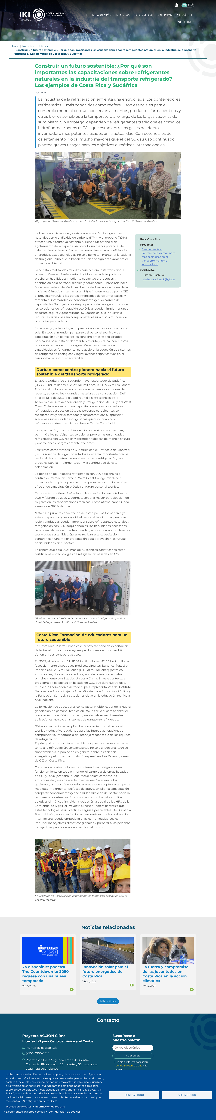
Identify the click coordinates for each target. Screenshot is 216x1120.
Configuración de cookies (64, 1111)
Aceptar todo (187, 1095)
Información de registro (50, 1106)
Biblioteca (143, 15)
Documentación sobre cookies (25, 1111)
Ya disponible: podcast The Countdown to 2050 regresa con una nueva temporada (45, 974)
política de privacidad (129, 1065)
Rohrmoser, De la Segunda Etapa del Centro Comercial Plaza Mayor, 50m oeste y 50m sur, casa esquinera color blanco (62, 1064)
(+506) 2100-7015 (37, 1053)
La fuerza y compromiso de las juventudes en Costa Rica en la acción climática (165, 974)
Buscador (176, 5)
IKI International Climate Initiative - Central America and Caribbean (42, 14)
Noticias (123, 15)
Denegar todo (134, 1095)
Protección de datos (18, 1106)
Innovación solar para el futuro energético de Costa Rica (105, 971)
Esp (184, 5)
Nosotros (186, 22)
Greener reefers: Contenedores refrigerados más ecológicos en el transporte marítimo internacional (158, 257)
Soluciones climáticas (175, 15)
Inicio (15, 46)
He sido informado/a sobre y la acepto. (132, 1065)
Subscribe (133, 1055)
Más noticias (108, 1001)
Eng (190, 5)
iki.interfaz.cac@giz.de (41, 1048)
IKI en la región (99, 15)
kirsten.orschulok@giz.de (159, 279)
